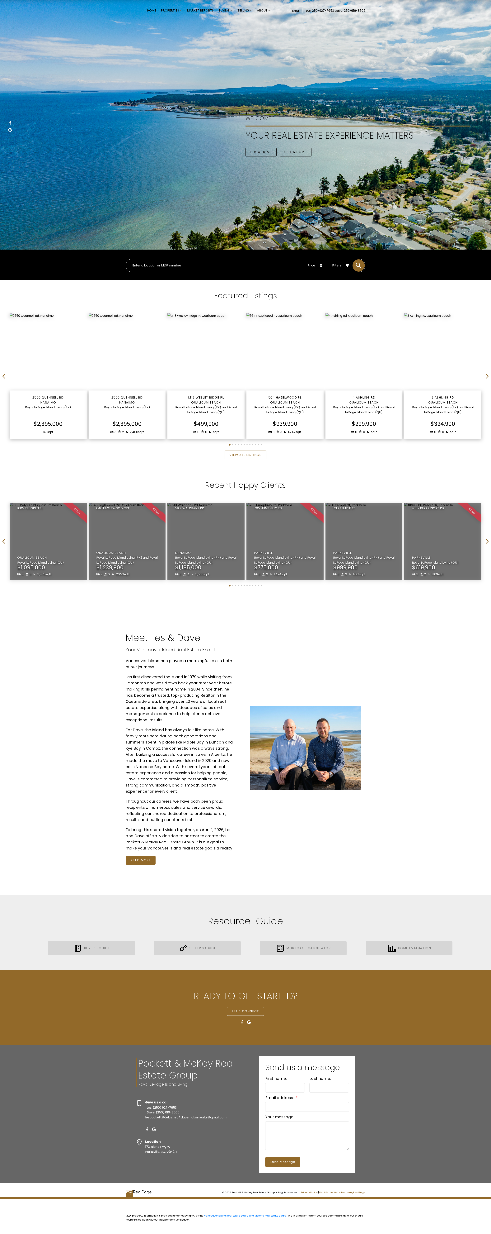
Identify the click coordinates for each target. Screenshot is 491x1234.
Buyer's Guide (97, 948)
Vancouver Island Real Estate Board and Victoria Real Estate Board (245, 1215)
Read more (140, 860)
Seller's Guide (202, 948)
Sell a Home (295, 152)
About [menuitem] (262, 10)
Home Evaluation (414, 948)
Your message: (279, 1117)
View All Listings (245, 455)
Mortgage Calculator (308, 948)
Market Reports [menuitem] (200, 10)
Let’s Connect (245, 1011)
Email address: (280, 1097)
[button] (10, 123)
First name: (276, 1078)
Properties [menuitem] (170, 10)
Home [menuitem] (151, 10)
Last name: (320, 1078)
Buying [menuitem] (224, 10)
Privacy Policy (309, 1192)
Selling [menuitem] (243, 10)
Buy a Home (261, 152)
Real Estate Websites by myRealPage (342, 1192)
